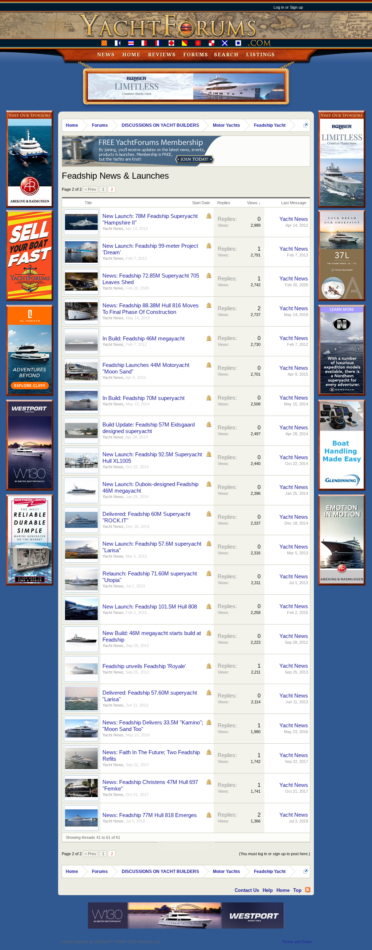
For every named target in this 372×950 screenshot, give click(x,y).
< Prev (90, 189)
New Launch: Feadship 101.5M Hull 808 (149, 607)
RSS (307, 889)
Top (297, 890)
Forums (195, 54)
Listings (260, 54)
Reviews (162, 54)
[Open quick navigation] (305, 125)
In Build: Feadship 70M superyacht (143, 398)
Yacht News (113, 228)
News (106, 54)
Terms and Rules (297, 941)
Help (268, 890)
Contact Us (247, 890)
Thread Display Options (186, 845)
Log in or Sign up (288, 7)
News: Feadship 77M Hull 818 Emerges (149, 815)
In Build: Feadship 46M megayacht (143, 338)
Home (131, 54)
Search (226, 54)
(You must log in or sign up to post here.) (274, 854)
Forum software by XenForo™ (110, 941)
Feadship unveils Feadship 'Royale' (144, 666)
